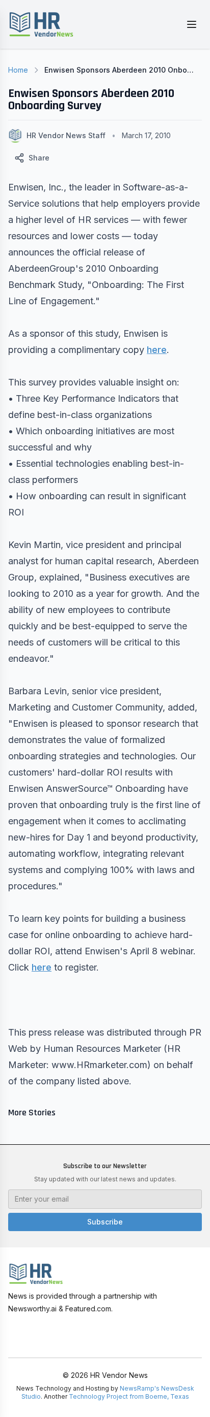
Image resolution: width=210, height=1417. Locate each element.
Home (18, 70)
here (157, 349)
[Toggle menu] (191, 24)
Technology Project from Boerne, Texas (129, 1396)
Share (39, 157)
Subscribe (105, 1221)
